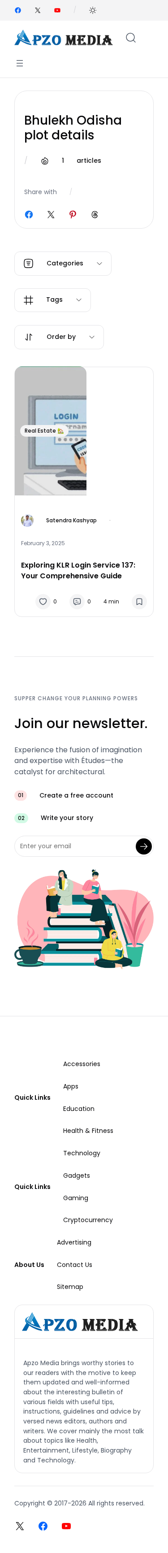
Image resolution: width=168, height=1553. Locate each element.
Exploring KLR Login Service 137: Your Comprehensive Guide (78, 570)
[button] (93, 10)
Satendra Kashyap (71, 520)
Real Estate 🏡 (44, 430)
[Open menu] (19, 63)
